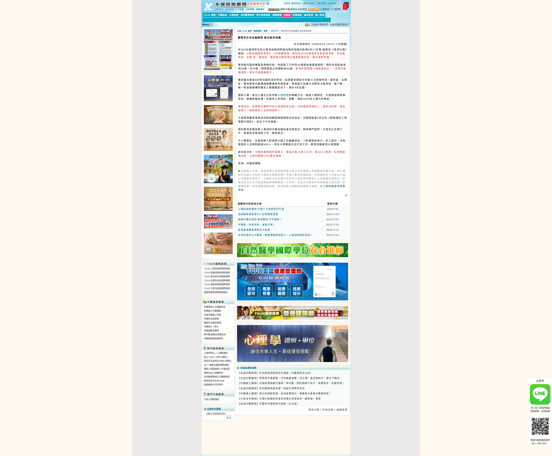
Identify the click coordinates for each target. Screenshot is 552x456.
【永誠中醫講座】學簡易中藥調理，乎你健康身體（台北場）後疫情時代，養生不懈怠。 (290, 378)
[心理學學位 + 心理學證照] (218, 100)
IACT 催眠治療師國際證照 (216, 365)
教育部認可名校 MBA (214, 380)
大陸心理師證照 (211, 399)
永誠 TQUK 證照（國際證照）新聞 (252, 31)
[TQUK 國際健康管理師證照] (292, 281)
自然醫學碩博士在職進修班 (217, 376)
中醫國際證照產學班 (213, 338)
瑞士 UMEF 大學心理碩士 (216, 357)
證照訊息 (275, 31)
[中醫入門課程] (218, 209)
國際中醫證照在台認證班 (293, 9)
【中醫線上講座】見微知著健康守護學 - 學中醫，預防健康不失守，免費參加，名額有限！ (291, 383)
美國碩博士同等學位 (213, 384)
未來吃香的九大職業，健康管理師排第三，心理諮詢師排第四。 (275, 235)
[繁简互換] (339, 3)
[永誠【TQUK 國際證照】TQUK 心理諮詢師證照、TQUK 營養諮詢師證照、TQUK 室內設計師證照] (218, 69)
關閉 (540, 381)
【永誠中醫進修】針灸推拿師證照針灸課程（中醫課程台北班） (275, 373)
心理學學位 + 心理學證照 (216, 353)
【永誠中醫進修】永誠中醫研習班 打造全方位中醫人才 (322, 24)
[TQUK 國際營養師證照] (292, 313)
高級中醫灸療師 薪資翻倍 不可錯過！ (260, 219)
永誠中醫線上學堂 (212, 314)
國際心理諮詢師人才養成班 (217, 369)
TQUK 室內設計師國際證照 (217, 276)
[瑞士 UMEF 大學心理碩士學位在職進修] (218, 182)
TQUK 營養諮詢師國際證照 (217, 272)
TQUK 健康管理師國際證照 (217, 284)
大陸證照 (283, 95)
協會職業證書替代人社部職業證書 (258, 214)
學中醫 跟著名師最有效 (215, 334)
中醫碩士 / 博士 (211, 326)
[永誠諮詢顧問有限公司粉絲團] (268, 5)
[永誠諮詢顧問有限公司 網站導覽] (320, 3)
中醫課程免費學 (211, 330)
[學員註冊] (308, 3)
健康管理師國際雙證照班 (216, 292)
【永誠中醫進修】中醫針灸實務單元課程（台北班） (269, 403)
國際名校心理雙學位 (213, 373)
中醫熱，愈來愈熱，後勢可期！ (257, 224)
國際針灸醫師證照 (212, 322)
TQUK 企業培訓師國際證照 (217, 288)
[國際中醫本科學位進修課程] (218, 150)
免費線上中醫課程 (212, 310)
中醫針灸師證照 (211, 318)
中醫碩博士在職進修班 (214, 307)
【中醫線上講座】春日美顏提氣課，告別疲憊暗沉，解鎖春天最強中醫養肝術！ (285, 393)
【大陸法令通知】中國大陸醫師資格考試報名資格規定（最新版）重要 (279, 398)
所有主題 (328, 409)
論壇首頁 (342, 409)
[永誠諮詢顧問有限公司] (287, 3)
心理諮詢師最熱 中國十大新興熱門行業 (261, 209)
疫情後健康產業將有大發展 (254, 229)
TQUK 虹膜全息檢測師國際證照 (218, 280)
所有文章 (313, 409)
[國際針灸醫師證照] (218, 253)
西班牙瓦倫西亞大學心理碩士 (218, 361)
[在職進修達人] (331, 3)
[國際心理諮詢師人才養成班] (218, 228)
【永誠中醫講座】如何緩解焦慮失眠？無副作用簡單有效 (271, 388)
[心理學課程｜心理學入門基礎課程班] (218, 123)
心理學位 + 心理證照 (331, 9)
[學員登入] (296, 3)
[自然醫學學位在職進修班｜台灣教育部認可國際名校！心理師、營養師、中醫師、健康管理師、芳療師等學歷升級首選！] (292, 250)
